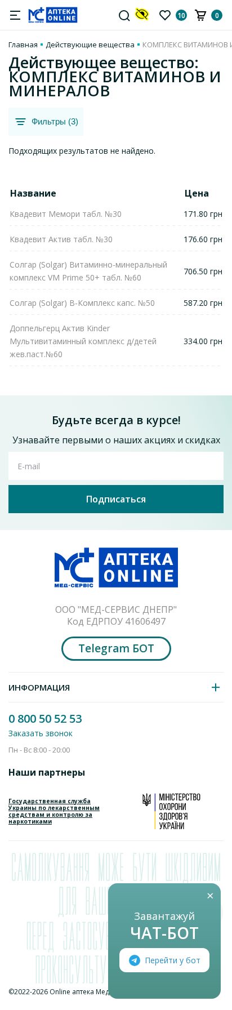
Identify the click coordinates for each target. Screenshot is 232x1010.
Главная (23, 44)
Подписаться (116, 499)
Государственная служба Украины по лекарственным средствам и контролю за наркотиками (54, 811)
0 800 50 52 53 (45, 718)
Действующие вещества (90, 44)
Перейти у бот (172, 960)
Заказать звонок (40, 733)
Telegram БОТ (116, 648)
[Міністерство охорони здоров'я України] (171, 811)
